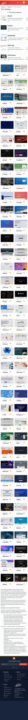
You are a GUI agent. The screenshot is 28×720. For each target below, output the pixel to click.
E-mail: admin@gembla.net (7, 687)
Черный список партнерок (7, 680)
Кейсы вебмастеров (8, 675)
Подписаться (23, 664)
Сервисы (9, 7)
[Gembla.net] (20, 685)
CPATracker (12, 55)
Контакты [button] (5, 684)
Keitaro (10, 26)
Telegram (7, 695)
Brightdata (11, 35)
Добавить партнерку (8, 689)
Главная (3, 7)
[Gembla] (4, 3)
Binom (10, 16)
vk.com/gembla (8, 693)
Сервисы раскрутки (20, 675)
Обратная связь (7, 691)
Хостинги (18, 679)
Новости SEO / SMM (8, 677)
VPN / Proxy (19, 677)
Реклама (5, 696)
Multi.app (11, 45)
